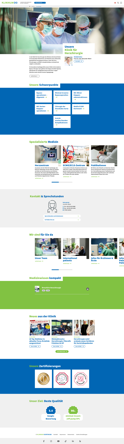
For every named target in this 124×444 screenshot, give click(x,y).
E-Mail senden (67, 210)
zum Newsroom (61, 351)
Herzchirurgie (38, 2)
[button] (87, 289)
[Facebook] (44, 441)
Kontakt (56, 434)
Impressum (63, 434)
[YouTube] (58, 441)
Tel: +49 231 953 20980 (69, 206)
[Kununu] (80, 441)
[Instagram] (51, 441)
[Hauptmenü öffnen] (121, 3)
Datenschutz (71, 434)
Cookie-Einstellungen (81, 434)
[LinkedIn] (73, 441)
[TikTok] (65, 441)
